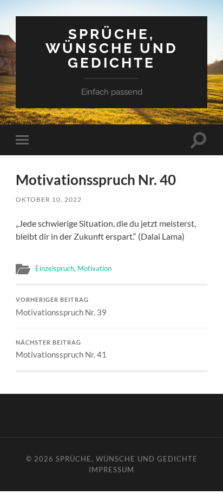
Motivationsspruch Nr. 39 (61, 306)
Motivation (94, 268)
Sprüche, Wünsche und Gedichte (111, 48)
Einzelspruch (54, 268)
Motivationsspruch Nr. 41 (61, 349)
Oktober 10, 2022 (49, 199)
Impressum (111, 469)
